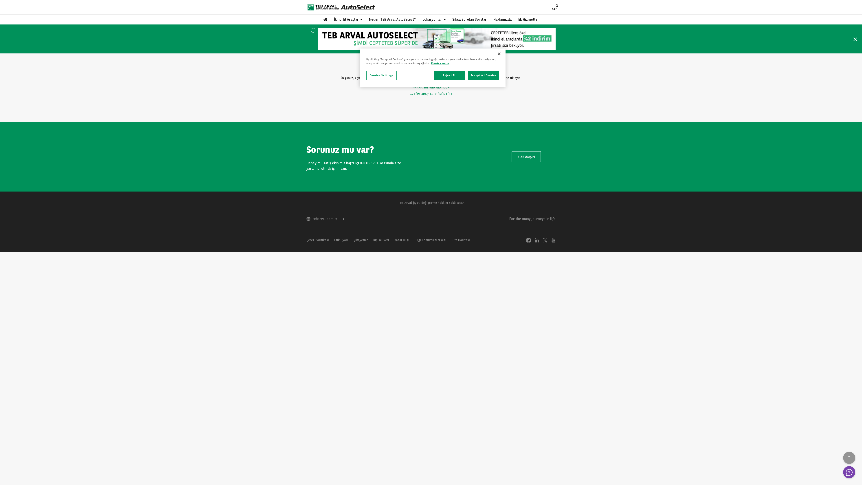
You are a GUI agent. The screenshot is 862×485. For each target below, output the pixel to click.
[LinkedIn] (537, 240)
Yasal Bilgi (401, 240)
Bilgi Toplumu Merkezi (430, 240)
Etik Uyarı (341, 240)
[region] (433, 67)
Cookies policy (440, 63)
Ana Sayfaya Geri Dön (433, 87)
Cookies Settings (381, 75)
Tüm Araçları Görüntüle (433, 94)
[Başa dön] (849, 458)
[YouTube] (553, 240)
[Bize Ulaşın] (555, 7)
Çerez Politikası (317, 240)
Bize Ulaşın (526, 157)
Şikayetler (361, 240)
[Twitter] (545, 240)
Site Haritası (461, 240)
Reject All (450, 75)
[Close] (499, 54)
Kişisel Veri (381, 240)
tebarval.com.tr (325, 219)
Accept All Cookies (483, 75)
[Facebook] (528, 240)
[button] (348, 19)
